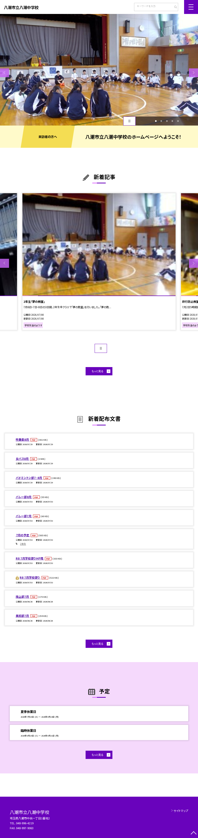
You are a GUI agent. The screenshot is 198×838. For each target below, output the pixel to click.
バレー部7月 (24, 516)
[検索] (173, 7)
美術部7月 (23, 616)
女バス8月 (22, 458)
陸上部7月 (23, 596)
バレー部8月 (24, 497)
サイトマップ (181, 811)
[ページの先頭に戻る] (193, 833)
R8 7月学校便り (30, 577)
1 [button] (155, 121)
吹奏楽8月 (23, 439)
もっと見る (97, 371)
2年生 (23, 544)
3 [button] (167, 121)
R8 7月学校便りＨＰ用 (30, 558)
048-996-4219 (25, 823)
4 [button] (172, 121)
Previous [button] (4, 72)
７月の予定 (23, 535)
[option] (99, 70)
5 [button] (178, 121)
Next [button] (193, 72)
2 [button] (161, 121)
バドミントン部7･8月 (29, 478)
